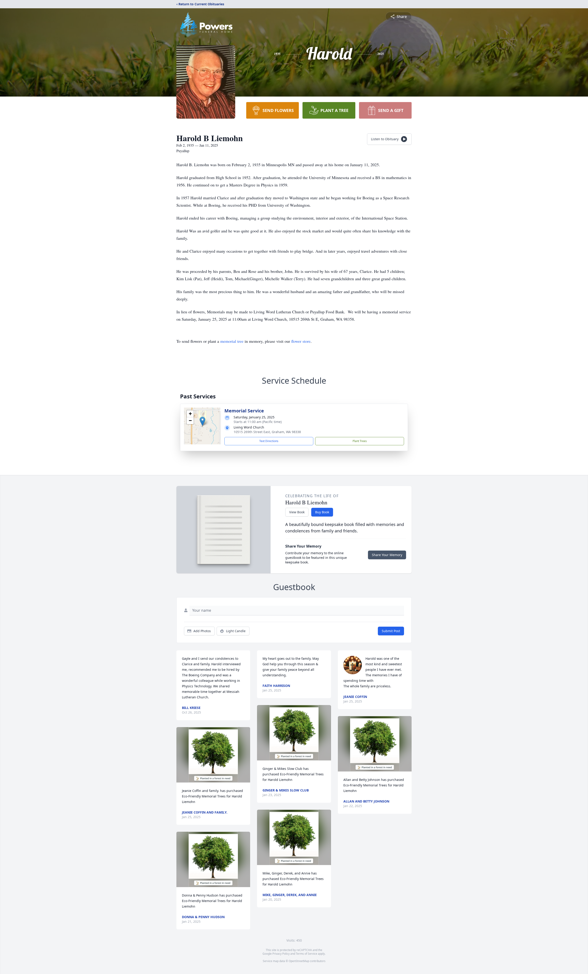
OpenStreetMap (299, 961)
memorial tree (231, 341)
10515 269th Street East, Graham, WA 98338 (267, 432)
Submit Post (391, 631)
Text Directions (268, 441)
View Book (297, 512)
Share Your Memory (387, 555)
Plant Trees (360, 441)
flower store (301, 341)
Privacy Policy (281, 954)
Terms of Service (306, 954)
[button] (202, 421)
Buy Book (322, 512)
